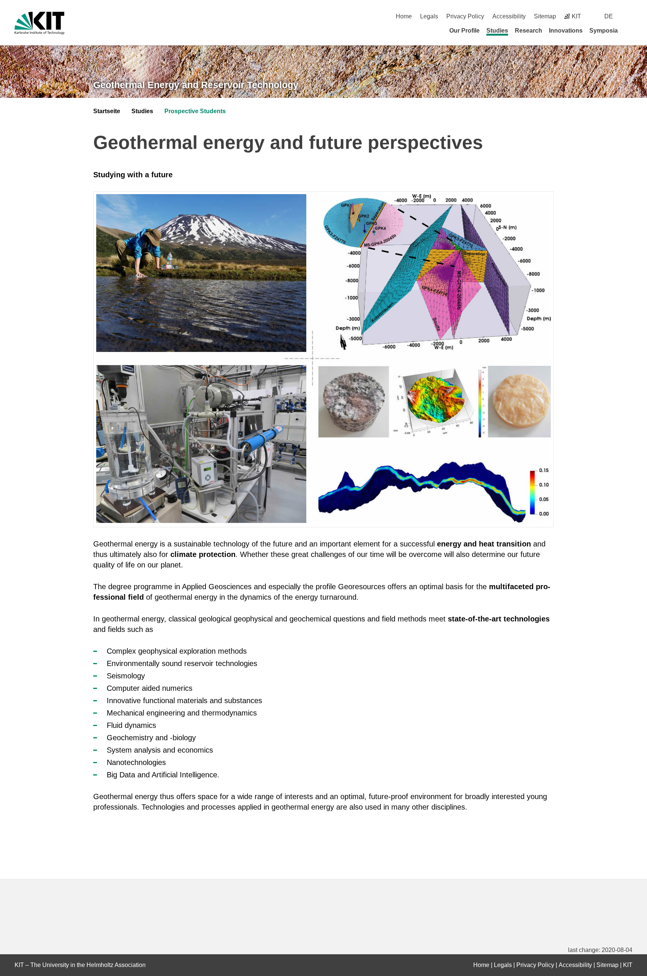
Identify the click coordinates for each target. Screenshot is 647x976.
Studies (497, 30)
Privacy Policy (465, 16)
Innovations (566, 30)
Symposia (603, 30)
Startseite (106, 111)
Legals (429, 16)
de (608, 16)
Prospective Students (195, 111)
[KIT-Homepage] (39, 23)
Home (404, 16)
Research (528, 30)
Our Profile (464, 30)
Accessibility (509, 16)
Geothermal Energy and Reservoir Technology (195, 84)
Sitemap (545, 16)
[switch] (629, 16)
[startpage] (629, 30)
